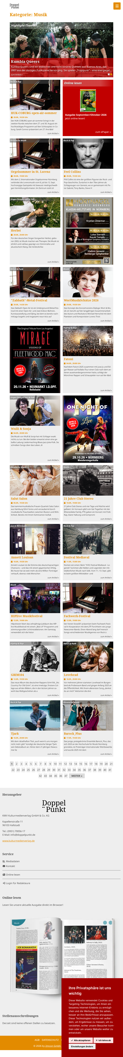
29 (48, 770)
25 (28, 770)
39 (99, 770)
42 (40, 776)
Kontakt (10, 866)
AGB (37, 1040)
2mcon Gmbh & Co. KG (58, 1046)
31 (59, 770)
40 (105, 770)
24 (23, 770)
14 (75, 764)
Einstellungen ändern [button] (82, 1046)
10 (55, 764)
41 (110, 770)
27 (38, 770)
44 (50, 776)
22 (13, 770)
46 (60, 776)
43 (45, 776)
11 (60, 764)
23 (18, 770)
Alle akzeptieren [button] (82, 1040)
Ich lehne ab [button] (105, 1040)
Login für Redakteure (17, 883)
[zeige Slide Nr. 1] (111, 74)
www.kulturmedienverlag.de (18, 840)
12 (65, 764)
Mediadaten (12, 861)
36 (84, 770)
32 (64, 770)
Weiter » (76, 776)
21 (111, 764)
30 (53, 770)
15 (80, 764)
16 (85, 764)
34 (74, 770)
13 (70, 764)
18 (96, 764)
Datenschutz (50, 1040)
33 (69, 770)
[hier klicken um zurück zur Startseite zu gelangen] (14, 6)
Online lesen (12, 874)
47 (65, 776)
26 (33, 770)
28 (43, 770)
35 (79, 770)
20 (106, 764)
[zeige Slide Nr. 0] (109, 74)
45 (55, 776)
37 (89, 770)
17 (91, 764)
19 (101, 764)
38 (94, 770)
